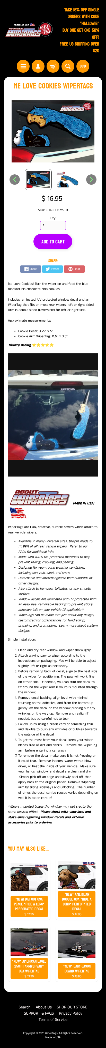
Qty (53, 218)
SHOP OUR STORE (72, 1007)
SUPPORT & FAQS (39, 1013)
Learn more (67, 625)
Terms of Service (53, 1020)
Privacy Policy (70, 1013)
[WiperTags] (28, 30)
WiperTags (51, 1033)
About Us (44, 1007)
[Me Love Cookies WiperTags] (38, 179)
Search (25, 1007)
